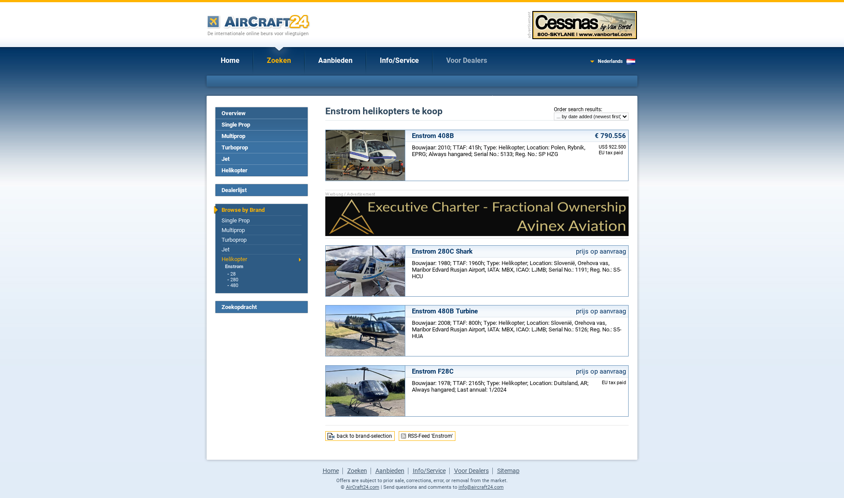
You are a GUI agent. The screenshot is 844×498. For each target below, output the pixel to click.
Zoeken (279, 60)
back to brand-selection (364, 436)
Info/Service (399, 60)
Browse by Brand (243, 210)
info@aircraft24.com (481, 487)
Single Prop (236, 124)
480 (234, 285)
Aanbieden (335, 60)
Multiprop (233, 136)
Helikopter (234, 170)
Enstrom (234, 266)
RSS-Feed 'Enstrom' (430, 436)
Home (230, 60)
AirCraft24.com (362, 487)
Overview (234, 113)
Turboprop (235, 147)
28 (233, 274)
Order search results (577, 109)
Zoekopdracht (239, 307)
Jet (225, 159)
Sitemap (508, 470)
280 (234, 280)
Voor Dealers (466, 60)
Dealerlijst (234, 190)
